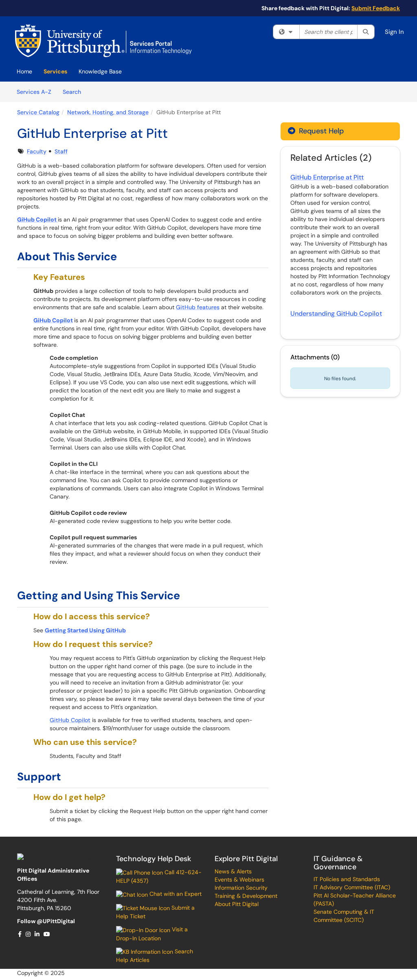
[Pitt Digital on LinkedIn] (37, 934)
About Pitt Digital (237, 904)
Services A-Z (34, 91)
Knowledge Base (100, 71)
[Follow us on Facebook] (20, 934)
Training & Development (246, 895)
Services (55, 71)
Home (24, 71)
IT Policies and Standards (347, 879)
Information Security (241, 887)
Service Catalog (38, 112)
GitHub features (197, 307)
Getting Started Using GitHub (85, 630)
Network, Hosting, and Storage (108, 112)
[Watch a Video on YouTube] (47, 934)
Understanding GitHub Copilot (336, 313)
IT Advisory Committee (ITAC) (352, 887)
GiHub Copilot (53, 320)
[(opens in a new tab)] (103, 40)
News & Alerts (233, 871)
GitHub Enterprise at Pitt (327, 177)
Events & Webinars (239, 879)
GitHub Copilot (70, 720)
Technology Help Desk (153, 859)
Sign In (394, 32)
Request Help (320, 131)
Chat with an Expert (175, 893)
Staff (61, 151)
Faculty (36, 151)
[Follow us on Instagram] (28, 934)
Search (75, 91)
